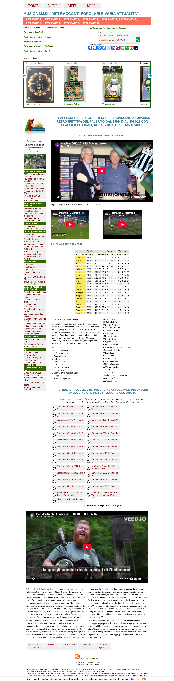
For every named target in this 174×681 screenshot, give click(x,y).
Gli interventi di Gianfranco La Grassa (34, 227)
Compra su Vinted (33, 104)
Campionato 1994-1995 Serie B (70, 414)
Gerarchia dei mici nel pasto (34, 384)
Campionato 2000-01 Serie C (70, 433)
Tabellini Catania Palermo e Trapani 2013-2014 (69, 493)
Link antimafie (30, 270)
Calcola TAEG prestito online (34, 300)
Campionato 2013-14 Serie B (70, 479)
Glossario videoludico (34, 254)
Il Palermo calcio (31, 352)
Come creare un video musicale (34, 248)
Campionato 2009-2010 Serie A (104, 460)
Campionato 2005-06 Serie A (104, 446)
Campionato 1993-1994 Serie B (104, 407)
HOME (33, 5)
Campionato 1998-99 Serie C (70, 426)
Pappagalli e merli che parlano (34, 388)
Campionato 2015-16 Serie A (70, 486)
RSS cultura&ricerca (90, 658)
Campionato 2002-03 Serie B (70, 440)
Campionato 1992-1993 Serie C (70, 407)
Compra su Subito (71, 63)
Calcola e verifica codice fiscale (35, 320)
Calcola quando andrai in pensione (34, 185)
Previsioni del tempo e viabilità (34, 180)
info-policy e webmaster (34, 646)
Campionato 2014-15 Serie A (104, 479)
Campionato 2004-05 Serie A (70, 446)
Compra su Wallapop (34, 63)
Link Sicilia (29, 264)
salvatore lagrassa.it (103, 646)
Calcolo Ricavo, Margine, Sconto (31, 240)
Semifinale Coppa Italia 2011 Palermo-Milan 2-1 (104, 467)
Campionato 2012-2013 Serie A (104, 474)
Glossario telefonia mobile (32, 257)
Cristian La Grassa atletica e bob (32, 364)
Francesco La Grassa (33, 344)
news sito (86, 644)
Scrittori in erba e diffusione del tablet (33, 219)
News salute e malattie (34, 188)
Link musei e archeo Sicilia (33, 273)
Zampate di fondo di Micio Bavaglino (33, 210)
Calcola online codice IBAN (34, 310)
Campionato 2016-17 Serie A (104, 486)
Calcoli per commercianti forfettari (34, 235)
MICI (91, 5)
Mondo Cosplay (31, 251)
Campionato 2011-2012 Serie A (71, 473)
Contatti (51, 644)
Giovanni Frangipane (33, 357)
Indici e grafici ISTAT (33, 329)
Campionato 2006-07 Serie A (70, 453)
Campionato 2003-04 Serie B (104, 440)
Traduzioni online (32, 201)
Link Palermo (30, 267)
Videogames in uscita (33, 244)
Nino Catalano (30, 355)
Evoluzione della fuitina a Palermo (34, 214)
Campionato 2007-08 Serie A (104, 453)
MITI (72, 5)
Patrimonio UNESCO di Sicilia (34, 278)
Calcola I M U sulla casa (35, 292)
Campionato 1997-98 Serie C (104, 420)
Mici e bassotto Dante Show (33, 379)
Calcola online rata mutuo (32, 296)
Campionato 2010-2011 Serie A (71, 466)
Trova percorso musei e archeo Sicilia (34, 283)
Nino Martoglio (30, 347)
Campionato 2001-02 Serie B (104, 433)
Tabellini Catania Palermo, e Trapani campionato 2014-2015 (104, 494)
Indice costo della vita (33, 326)
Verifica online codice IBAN (33, 315)
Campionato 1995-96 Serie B (104, 413)
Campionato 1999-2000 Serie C (104, 427)
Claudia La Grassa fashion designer (32, 374)
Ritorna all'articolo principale (70, 499)
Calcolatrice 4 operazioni (30, 305)
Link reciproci (69, 644)
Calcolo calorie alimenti (34, 324)
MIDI (52, 5)
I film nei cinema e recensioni (32, 197)
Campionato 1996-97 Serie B (70, 420)
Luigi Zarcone (30, 360)
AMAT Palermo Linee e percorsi (34, 175)
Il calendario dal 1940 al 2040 (35, 192)
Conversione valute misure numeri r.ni (33, 332)
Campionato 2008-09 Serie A (70, 459)
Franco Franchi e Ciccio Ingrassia (35, 340)
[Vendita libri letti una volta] (35, 126)
